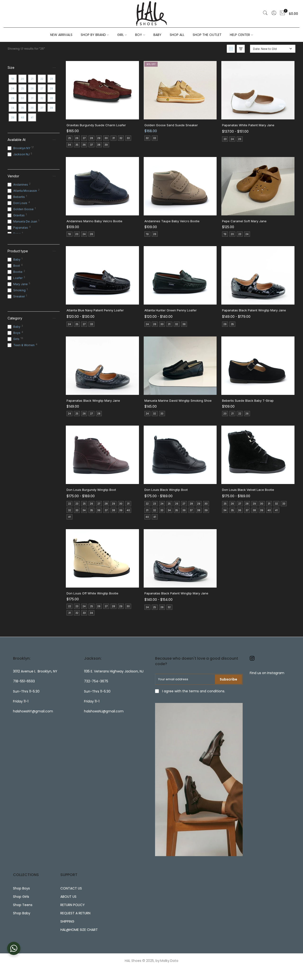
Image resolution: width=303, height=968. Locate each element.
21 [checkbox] (32, 78)
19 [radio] (69, 234)
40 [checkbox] (22, 117)
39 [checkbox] (12, 117)
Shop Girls (21, 896)
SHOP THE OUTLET (207, 34)
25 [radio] (69, 138)
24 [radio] (232, 139)
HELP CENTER (240, 34)
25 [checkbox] (22, 88)
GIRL (120, 34)
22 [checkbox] (41, 78)
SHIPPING (67, 921)
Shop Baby (21, 913)
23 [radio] (225, 139)
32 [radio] (121, 138)
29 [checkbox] (12, 98)
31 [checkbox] (32, 98)
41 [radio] (69, 516)
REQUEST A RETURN (75, 913)
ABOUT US (68, 896)
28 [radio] (91, 138)
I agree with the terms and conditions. (193, 691)
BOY (138, 34)
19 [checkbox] (12, 78)
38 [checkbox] (51, 107)
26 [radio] (76, 138)
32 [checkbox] (41, 98)
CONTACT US (71, 888)
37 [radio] (91, 144)
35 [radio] (77, 144)
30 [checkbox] (22, 98)
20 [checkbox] (22, 78)
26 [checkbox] (32, 88)
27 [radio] (84, 138)
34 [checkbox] (12, 107)
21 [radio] (232, 413)
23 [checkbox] (51, 78)
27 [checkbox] (41, 88)
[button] (231, 49)
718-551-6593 (24, 681)
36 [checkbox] (32, 107)
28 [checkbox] (51, 88)
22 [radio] (239, 413)
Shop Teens (22, 905)
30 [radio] (106, 138)
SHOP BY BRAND (93, 34)
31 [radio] (113, 138)
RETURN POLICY (72, 905)
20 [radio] (76, 234)
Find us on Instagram (267, 673)
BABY (157, 34)
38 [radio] (98, 144)
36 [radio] (84, 144)
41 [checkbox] (32, 117)
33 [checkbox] (51, 98)
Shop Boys (21, 888)
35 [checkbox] (22, 107)
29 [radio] (98, 138)
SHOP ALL (177, 34)
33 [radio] (128, 138)
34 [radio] (69, 144)
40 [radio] (128, 510)
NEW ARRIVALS (61, 34)
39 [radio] (106, 144)
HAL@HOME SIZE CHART (79, 929)
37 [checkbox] (41, 107)
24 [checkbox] (12, 88)
